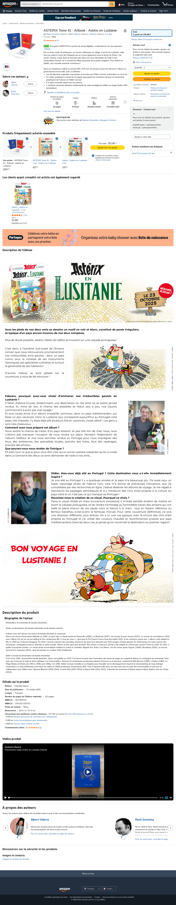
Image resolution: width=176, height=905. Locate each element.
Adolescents (13, 23)
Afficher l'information (103, 160)
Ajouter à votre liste (142, 137)
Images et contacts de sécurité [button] (15, 859)
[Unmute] (171, 797)
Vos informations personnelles (81, 897)
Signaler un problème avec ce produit (63, 92)
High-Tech (163, 11)
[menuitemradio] (166, 798)
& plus (108, 34)
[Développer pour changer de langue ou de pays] (99, 889)
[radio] (152, 33)
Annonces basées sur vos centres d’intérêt (118, 897)
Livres (4, 23)
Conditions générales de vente (56, 897)
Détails (47, 49)
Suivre (30, 84)
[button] (7, 11)
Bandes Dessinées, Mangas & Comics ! (99, 120)
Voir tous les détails (52, 111)
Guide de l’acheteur (111, 11)
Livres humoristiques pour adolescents (30, 720)
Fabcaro (92, 34)
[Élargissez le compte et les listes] (144, 5)
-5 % (46, 46)
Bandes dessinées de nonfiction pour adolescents (35, 717)
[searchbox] (75, 4)
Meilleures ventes (37, 11)
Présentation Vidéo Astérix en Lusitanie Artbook (26, 750)
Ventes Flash (53, 11)
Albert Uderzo (74, 34)
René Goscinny (53, 34)
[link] (45, 147)
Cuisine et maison (148, 11)
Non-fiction (40, 23)
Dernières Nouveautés (71, 11)
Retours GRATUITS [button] (141, 58)
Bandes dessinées (27, 23)
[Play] (5, 797)
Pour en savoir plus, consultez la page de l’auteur (52, 834)
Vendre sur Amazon (92, 11)
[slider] (83, 797)
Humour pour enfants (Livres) (26, 724)
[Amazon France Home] (64, 890)
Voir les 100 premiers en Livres (78, 714)
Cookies (97, 897)
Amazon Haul (21, 11)
